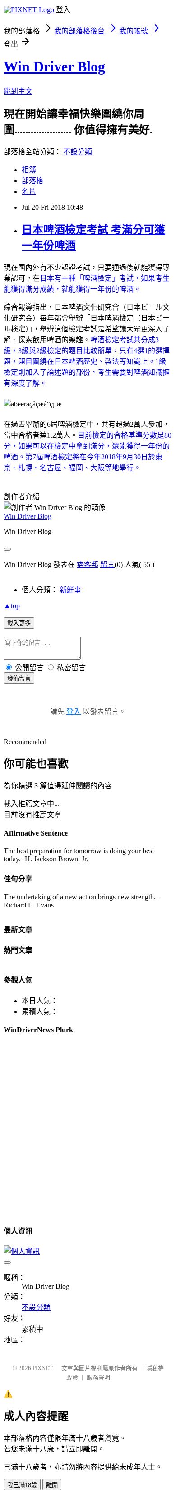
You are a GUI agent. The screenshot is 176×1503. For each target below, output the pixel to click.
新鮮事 (70, 590)
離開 (52, 1485)
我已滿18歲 (22, 1485)
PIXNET (42, 1368)
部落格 (32, 180)
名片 (29, 191)
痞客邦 (87, 564)
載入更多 (19, 623)
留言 (107, 564)
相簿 (29, 170)
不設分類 (77, 152)
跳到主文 (18, 91)
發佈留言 (19, 678)
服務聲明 (98, 1377)
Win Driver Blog (54, 66)
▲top (12, 606)
